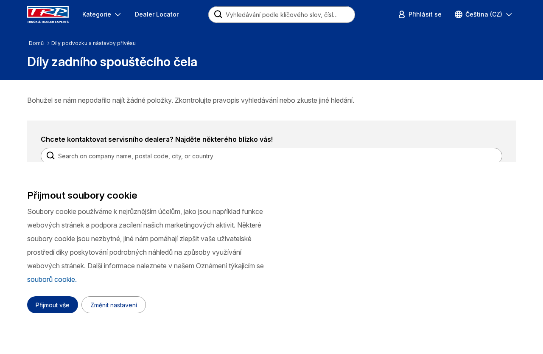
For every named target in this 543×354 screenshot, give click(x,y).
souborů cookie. (52, 279)
